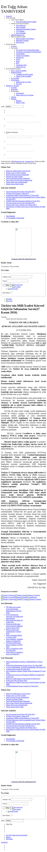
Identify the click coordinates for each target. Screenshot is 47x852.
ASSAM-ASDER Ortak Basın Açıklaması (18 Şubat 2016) (14, 644)
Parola (4, 281)
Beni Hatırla (6, 293)
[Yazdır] (9, 299)
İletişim (8, 837)
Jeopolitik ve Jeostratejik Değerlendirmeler (28, 52)
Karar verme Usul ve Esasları (24, 95)
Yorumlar (14, 87)
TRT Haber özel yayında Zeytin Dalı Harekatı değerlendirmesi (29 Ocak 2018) (13, 610)
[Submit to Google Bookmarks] (11, 597)
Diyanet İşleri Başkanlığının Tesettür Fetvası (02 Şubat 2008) (24, 665)
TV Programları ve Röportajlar (15, 218)
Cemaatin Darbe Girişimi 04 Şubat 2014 (18, 669)
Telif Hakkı (9, 839)
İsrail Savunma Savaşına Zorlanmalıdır (17, 175)
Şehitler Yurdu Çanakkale (23, 76)
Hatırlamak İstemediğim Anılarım (26, 29)
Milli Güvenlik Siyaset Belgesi (25, 39)
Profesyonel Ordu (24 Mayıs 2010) (16, 680)
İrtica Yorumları (20, 27)
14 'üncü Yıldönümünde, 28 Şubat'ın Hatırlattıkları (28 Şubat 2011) (26, 667)
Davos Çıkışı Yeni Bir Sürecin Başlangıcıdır (19, 180)
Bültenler (13, 99)
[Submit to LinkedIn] (34, 599)
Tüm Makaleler (10, 216)
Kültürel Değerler (16, 72)
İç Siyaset (14, 46)
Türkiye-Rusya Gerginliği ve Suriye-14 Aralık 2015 (14, 653)
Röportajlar (14, 89)
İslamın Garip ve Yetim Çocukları (16, 173)
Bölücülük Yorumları (22, 40)
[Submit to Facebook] (33, 595)
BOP (17, 63)
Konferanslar (20, 93)
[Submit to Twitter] (21, 599)
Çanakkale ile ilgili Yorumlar (24, 74)
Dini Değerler (15, 80)
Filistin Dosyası (20, 67)
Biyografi (19, 84)
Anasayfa (9, 16)
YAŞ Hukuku (20, 31)
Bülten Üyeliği (20, 103)
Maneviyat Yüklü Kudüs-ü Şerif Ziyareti (18, 171)
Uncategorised (29, 161)
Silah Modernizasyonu (17, 35)
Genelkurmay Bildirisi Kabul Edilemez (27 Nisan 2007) (22, 195)
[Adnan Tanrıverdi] (23, 255)
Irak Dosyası (20, 57)
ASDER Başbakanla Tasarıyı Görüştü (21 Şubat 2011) (22, 686)
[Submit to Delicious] (8, 595)
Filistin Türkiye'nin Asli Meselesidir (16, 182)
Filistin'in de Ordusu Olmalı (14, 176)
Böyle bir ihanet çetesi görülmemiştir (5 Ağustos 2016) (13, 631)
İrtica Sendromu (21, 25)
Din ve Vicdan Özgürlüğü (18, 71)
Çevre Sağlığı (15, 78)
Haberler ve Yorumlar (12, 86)
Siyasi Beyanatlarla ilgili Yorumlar (26, 22)
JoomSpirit (4, 842)
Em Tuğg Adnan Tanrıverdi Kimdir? (16, 835)
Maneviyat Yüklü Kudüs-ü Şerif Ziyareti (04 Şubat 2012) (23, 678)
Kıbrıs (18, 61)
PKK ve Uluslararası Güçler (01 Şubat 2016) (14, 649)
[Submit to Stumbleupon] (29, 597)
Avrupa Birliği (20, 54)
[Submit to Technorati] (8, 599)
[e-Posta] (9, 301)
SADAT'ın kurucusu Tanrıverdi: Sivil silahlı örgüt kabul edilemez (14, 616)
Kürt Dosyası (20, 42)
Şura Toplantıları (21, 33)
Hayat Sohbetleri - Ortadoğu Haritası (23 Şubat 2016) (14, 640)
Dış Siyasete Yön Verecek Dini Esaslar (27, 50)
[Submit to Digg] (20, 595)
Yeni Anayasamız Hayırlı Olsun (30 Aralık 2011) (20, 191)
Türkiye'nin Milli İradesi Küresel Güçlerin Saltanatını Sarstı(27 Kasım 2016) (14, 626)
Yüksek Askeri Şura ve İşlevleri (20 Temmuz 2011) (21, 205)
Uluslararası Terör (21, 65)
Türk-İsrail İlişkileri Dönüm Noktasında (18, 178)
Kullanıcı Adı (7, 277)
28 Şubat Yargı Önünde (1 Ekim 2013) (17, 193)
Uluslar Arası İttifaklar (22, 55)
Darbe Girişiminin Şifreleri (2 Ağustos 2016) (14, 636)
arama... (3, 106)
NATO (18, 59)
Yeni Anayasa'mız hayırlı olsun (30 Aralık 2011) (20, 203)
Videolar (13, 97)
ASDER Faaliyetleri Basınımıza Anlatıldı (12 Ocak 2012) (23, 201)
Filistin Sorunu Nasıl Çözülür (15, 184)
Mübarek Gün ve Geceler (23, 82)
